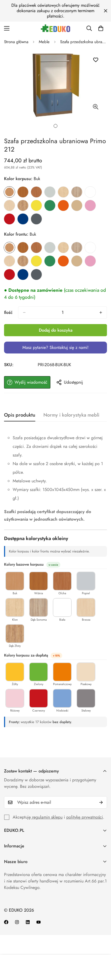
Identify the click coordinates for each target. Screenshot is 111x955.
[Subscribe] (101, 802)
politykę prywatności (84, 817)
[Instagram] (17, 922)
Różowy (90, 205)
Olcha (36, 192)
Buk (9, 192)
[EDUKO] (55, 28)
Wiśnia (23, 192)
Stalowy (36, 219)
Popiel (49, 192)
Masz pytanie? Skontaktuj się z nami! (55, 347)
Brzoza (9, 205)
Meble (44, 42)
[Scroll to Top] (101, 926)
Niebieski (23, 219)
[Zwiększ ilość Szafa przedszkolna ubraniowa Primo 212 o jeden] (101, 312)
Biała (90, 192)
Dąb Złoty (23, 205)
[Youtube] (38, 922)
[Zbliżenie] (95, 107)
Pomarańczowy (63, 205)
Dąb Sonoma (76, 192)
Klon (63, 192)
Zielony (49, 205)
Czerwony (9, 219)
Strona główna (16, 42)
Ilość (8, 312)
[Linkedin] (28, 922)
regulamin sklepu (47, 817)
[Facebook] (6, 922)
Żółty (36, 205)
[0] (101, 28)
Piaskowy (76, 205)
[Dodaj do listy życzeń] (95, 60)
